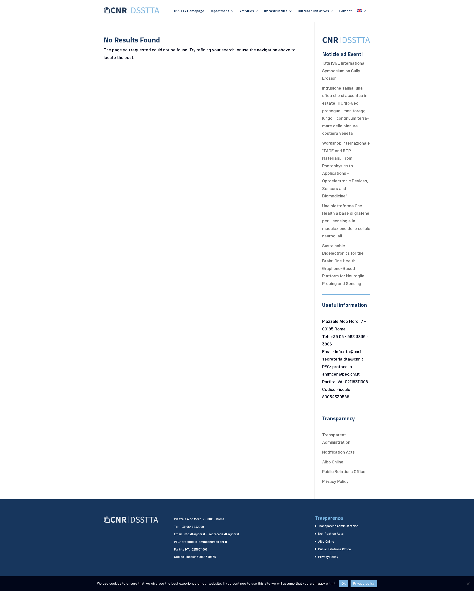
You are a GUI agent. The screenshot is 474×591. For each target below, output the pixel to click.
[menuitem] (362, 12)
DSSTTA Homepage (189, 11)
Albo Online (332, 461)
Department (219, 11)
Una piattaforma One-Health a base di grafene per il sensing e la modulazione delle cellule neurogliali (346, 220)
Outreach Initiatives (313, 11)
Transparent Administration (338, 526)
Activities (246, 11)
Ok (343, 583)
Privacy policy (364, 583)
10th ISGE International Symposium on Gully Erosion (343, 70)
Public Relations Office (343, 471)
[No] (467, 583)
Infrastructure (275, 11)
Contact (345, 11)
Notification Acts (338, 452)
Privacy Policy (335, 481)
